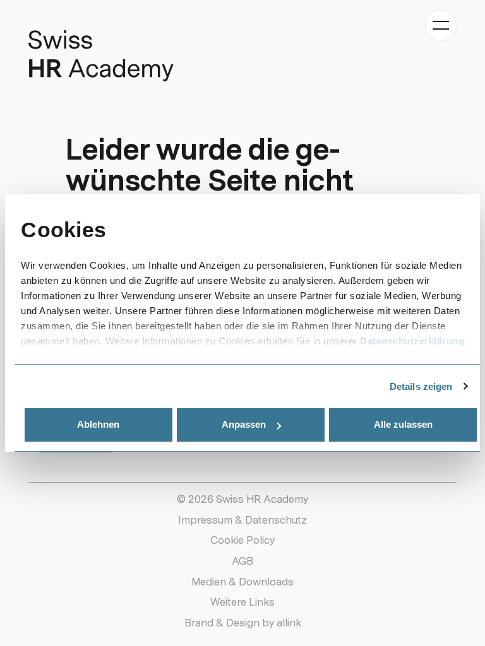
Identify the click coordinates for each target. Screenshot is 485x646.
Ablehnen (98, 424)
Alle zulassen (403, 424)
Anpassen (244, 424)
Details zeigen (421, 386)
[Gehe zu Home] (101, 55)
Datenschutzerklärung (412, 341)
